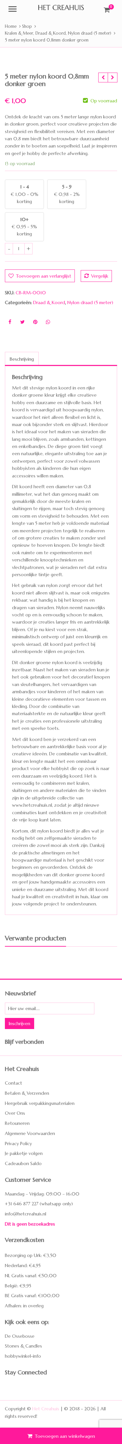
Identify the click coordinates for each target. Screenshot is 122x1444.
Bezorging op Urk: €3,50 (30, 1255)
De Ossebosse (19, 1336)
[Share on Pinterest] (35, 322)
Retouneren (17, 1123)
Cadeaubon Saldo (23, 1163)
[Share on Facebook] (10, 322)
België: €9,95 (18, 1286)
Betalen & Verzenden (27, 1093)
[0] (107, 10)
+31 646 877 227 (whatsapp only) (39, 1204)
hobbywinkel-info (23, 1356)
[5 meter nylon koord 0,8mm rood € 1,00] (112, 77)
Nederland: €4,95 (23, 1265)
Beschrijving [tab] (22, 359)
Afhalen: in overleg (24, 1306)
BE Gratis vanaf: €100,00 (32, 1295)
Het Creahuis (45, 1409)
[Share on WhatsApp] (48, 322)
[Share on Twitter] (22, 322)
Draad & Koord (49, 302)
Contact (13, 1083)
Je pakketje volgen (24, 1153)
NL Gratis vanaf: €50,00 (31, 1276)
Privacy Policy (18, 1143)
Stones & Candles (23, 1346)
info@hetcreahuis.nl (25, 1214)
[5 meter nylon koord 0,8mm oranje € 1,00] (103, 77)
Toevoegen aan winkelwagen (65, 1436)
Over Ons (15, 1113)
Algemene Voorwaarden (30, 1133)
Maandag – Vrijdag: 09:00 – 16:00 (42, 1193)
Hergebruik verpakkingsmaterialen (40, 1103)
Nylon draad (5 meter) (90, 302)
